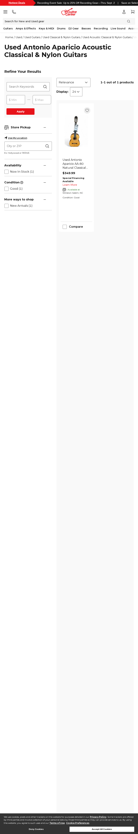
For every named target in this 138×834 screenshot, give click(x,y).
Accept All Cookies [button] (102, 829)
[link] (76, 164)
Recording (101, 28)
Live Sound (118, 28)
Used (18, 37)
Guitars (8, 28)
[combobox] (73, 82)
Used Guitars (32, 37)
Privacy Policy (98, 817)
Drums (61, 28)
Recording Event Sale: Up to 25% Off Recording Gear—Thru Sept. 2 (76, 2)
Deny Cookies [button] (36, 829)
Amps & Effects (26, 28)
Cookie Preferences (77, 823)
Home (9, 37)
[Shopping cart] (133, 12)
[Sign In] (124, 12)
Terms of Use (57, 823)
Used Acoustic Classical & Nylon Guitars (107, 37)
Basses (86, 28)
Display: (62, 91)
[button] (45, 127)
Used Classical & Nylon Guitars (61, 37)
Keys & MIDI (46, 28)
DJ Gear (73, 28)
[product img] (76, 131)
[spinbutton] (16, 99)
